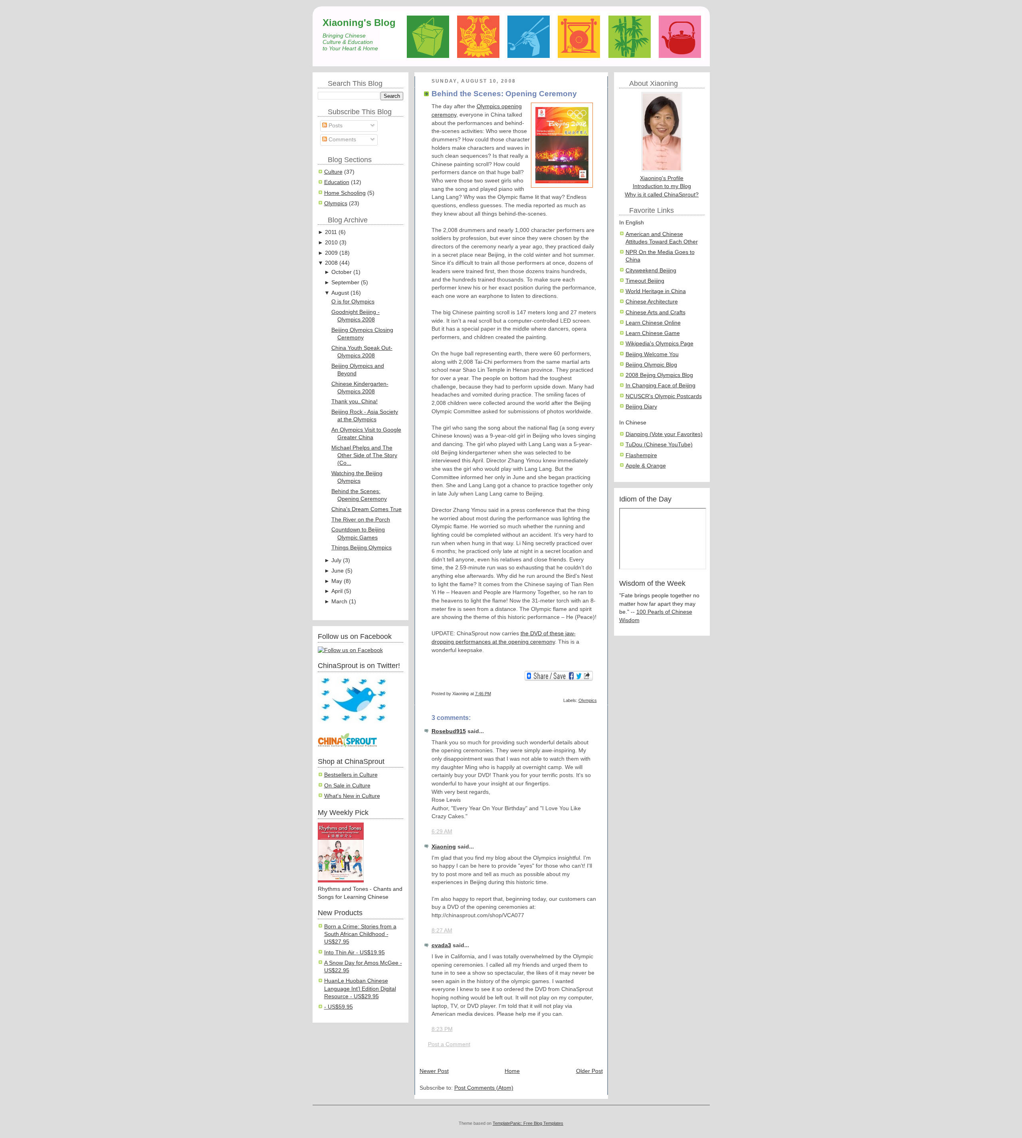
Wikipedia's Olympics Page (659, 344)
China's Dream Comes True (366, 509)
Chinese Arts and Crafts (655, 312)
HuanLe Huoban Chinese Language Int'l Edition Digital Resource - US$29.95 (360, 988)
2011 (331, 232)
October (341, 272)
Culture (333, 172)
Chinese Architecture (652, 302)
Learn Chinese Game (653, 333)
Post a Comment (449, 1044)
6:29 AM (442, 832)
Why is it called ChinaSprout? (662, 195)
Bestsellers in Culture (351, 775)
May (336, 581)
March (339, 602)
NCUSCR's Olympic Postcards (664, 396)
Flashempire (641, 455)
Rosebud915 (449, 731)
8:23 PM (442, 1029)
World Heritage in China (656, 291)
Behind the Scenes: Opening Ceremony (504, 93)
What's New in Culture (352, 796)
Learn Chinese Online (653, 323)
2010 (331, 243)
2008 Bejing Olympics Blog (659, 375)
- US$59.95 (338, 1007)
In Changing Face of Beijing (660, 386)
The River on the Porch (360, 520)
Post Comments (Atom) (483, 1088)
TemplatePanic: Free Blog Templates (528, 1123)
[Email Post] (596, 693)
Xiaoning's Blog (359, 22)
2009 (331, 253)
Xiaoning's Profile (661, 178)
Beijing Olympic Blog (651, 365)
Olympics (335, 203)
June (337, 571)
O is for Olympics (352, 302)
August (340, 293)
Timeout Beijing (645, 281)
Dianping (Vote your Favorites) (664, 434)
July (336, 560)
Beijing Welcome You (652, 354)
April (337, 591)
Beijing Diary (641, 407)
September (345, 282)
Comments (341, 140)
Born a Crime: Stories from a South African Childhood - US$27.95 (360, 934)
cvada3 (441, 945)
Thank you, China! (354, 401)
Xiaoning (444, 847)
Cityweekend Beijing (651, 271)
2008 (331, 263)
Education (336, 182)
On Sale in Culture (347, 786)
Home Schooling (345, 193)
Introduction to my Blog (662, 186)
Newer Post (434, 1071)
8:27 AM (442, 931)
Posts (335, 126)
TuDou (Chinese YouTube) (659, 445)
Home (512, 1071)
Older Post (589, 1071)
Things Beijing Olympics (361, 548)
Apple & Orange (646, 466)
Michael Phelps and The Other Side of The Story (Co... (364, 455)
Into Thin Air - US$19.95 (354, 953)
